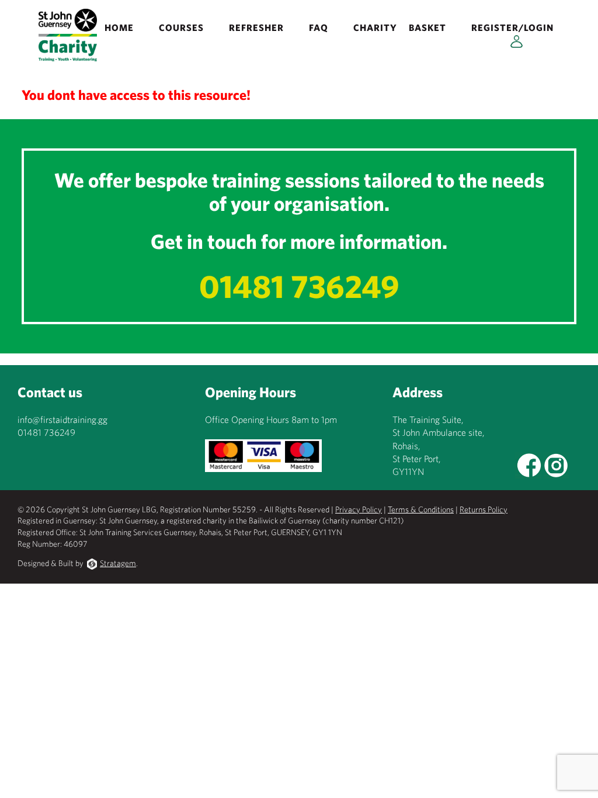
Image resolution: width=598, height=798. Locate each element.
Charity (375, 27)
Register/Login (512, 27)
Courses (181, 27)
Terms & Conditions (421, 509)
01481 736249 (299, 286)
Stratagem (118, 563)
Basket (427, 27)
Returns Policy (483, 509)
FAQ (318, 27)
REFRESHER (256, 27)
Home (119, 27)
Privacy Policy (358, 509)
